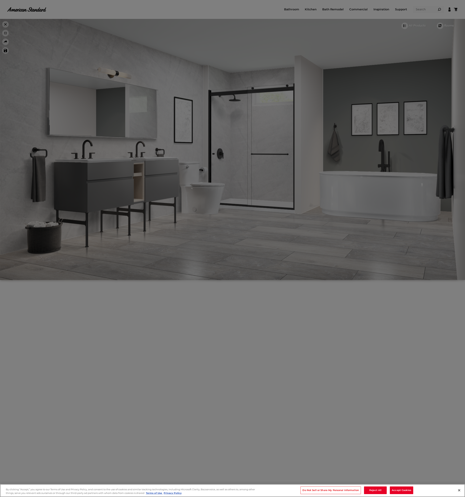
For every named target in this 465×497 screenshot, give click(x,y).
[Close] (459, 490)
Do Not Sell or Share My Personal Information (330, 490)
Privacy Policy (173, 493)
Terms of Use (154, 493)
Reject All (375, 490)
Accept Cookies (401, 490)
